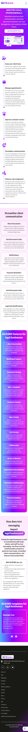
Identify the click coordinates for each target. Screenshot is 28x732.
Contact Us (3, 704)
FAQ (2, 701)
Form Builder (4, 713)
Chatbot (3, 689)
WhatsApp (3, 678)
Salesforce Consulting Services (8, 716)
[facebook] (3, 667)
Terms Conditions (5, 710)
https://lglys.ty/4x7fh (8, 628)
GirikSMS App (19, 725)
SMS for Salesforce (5, 686)
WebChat (3, 681)
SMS (2, 675)
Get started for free (14, 31)
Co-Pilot (3, 684)
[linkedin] (8, 667)
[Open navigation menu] (26, 3)
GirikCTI (3, 692)
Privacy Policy (4, 707)
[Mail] (12, 667)
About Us (3, 672)
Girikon (17, 726)
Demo (2, 695)
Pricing (2, 698)
